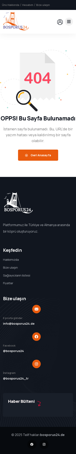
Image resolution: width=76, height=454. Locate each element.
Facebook (9, 345)
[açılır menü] (69, 22)
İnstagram (9, 373)
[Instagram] (44, 444)
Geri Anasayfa (40, 155)
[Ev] (16, 21)
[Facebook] (31, 444)
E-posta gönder (12, 318)
